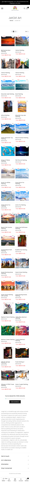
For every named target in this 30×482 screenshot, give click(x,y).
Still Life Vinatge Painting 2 (5, 362)
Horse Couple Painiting (21, 384)
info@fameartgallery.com (9, 1)
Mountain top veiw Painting (20, 115)
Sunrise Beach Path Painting (6, 250)
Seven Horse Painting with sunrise (7, 295)
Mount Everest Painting (21, 137)
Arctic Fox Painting (20, 205)
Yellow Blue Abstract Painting (21, 317)
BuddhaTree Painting (21, 250)
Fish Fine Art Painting (21, 160)
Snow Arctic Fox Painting (19, 183)
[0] (27, 8)
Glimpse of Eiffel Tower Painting (7, 385)
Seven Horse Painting (21, 272)
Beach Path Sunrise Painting (6, 228)
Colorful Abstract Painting (20, 340)
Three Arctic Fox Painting (5, 205)
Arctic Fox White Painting (5, 183)
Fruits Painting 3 (19, 362)
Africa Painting (5, 115)
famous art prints (18, 428)
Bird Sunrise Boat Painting (5, 50)
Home (11, 20)
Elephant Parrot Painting (8, 317)
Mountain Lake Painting (7, 94)
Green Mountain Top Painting (7, 138)
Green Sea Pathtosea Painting (21, 228)
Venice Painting (19, 50)
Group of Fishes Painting (5, 160)
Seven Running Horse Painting (7, 272)
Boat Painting (19, 94)
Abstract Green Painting (8, 339)
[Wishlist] (12, 36)
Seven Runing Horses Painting (21, 295)
